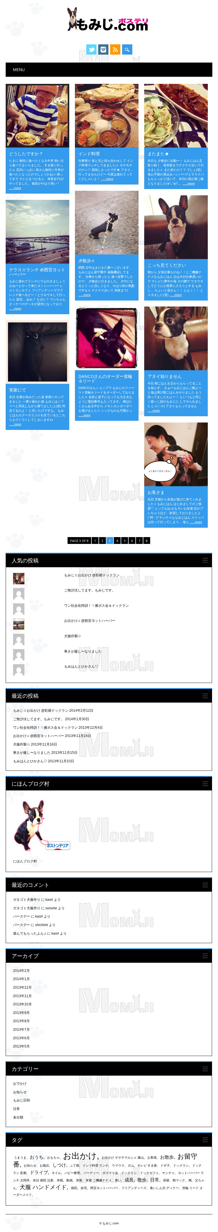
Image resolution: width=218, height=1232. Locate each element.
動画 (69, 1180)
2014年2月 (21, 971)
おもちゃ (53, 1157)
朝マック (179, 1180)
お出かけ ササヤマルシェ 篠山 (123, 1157)
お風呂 (44, 1165)
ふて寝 (74, 1165)
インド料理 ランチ (95, 1165)
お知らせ (20, 1092)
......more (15, 188)
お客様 (152, 1157)
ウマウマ (118, 1165)
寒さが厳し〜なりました (83, 651)
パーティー (91, 1173)
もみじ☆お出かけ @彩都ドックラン (92, 575)
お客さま (156, 492)
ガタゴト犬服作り (26, 900)
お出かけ (80, 1155)
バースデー (21, 916)
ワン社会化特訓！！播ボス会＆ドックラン (96, 606)
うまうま (20, 1157)
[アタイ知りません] (176, 369)
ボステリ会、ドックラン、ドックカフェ (130, 1173)
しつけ (59, 1164)
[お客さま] (176, 485)
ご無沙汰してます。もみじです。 (89, 590)
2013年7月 (21, 1030)
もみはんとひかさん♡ (81, 666)
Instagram (103, 49)
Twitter (91, 49)
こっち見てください (167, 265)
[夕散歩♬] (107, 253)
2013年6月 (21, 1038)
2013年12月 (22, 987)
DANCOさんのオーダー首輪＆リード (105, 378)
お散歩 (167, 1156)
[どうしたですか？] (37, 146)
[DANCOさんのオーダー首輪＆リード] (107, 369)
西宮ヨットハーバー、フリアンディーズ (118, 1188)
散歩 (141, 1179)
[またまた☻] (176, 146)
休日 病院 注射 (43, 1180)
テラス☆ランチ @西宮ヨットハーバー (37, 272)
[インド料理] (107, 146)
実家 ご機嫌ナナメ (99, 1180)
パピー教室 (72, 1173)
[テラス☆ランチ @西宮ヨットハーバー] (37, 262)
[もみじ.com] (109, 34)
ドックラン (181, 1165)
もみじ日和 (21, 1100)
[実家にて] (37, 382)
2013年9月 (21, 1013)
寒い (118, 1180)
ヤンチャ (168, 1173)
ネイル (56, 1173)
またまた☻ (158, 153)
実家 (79, 1180)
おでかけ (20, 1084)
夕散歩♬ (86, 260)
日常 (16, 1109)
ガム (131, 1165)
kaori (49, 900)
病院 (74, 1188)
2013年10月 (22, 1004)
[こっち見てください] (176, 257)
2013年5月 (21, 1046)
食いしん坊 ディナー (164, 1188)
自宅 (84, 1188)
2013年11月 (22, 996)
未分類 (18, 1117)
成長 (129, 1179)
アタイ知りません (165, 376)
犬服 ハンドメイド (43, 1187)
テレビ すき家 (147, 1165)
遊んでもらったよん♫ (29, 933)
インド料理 (89, 153)
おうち (36, 1156)
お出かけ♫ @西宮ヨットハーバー (89, 621)
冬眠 (60, 1180)
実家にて (17, 390)
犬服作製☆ (72, 636)
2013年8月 (21, 1021)
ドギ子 (165, 1165)
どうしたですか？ (26, 153)
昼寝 (166, 1180)
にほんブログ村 (25, 861)
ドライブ (39, 1172)
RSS (115, 49)
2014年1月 (21, 979)
